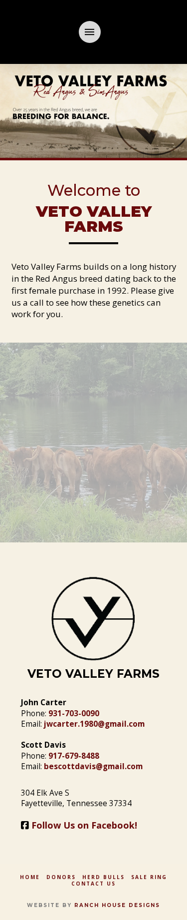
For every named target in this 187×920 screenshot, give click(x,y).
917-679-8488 (73, 756)
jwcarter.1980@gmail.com (94, 724)
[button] (90, 32)
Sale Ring (149, 877)
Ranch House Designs (117, 905)
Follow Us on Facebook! (84, 825)
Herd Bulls (103, 877)
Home (30, 877)
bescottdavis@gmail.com (93, 766)
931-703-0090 (73, 713)
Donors (61, 877)
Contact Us (93, 884)
